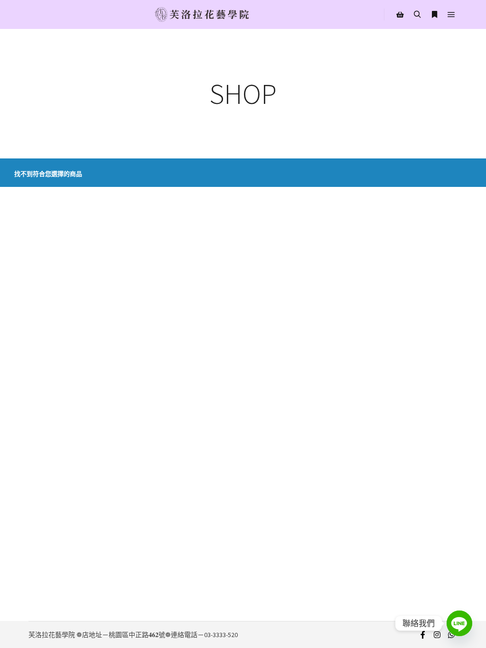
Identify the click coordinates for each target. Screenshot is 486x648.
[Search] (417, 15)
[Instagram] (437, 635)
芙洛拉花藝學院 (51, 634)
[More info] (434, 15)
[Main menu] (451, 15)
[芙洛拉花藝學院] (201, 14)
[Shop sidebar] (400, 15)
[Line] (459, 623)
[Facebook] (423, 635)
